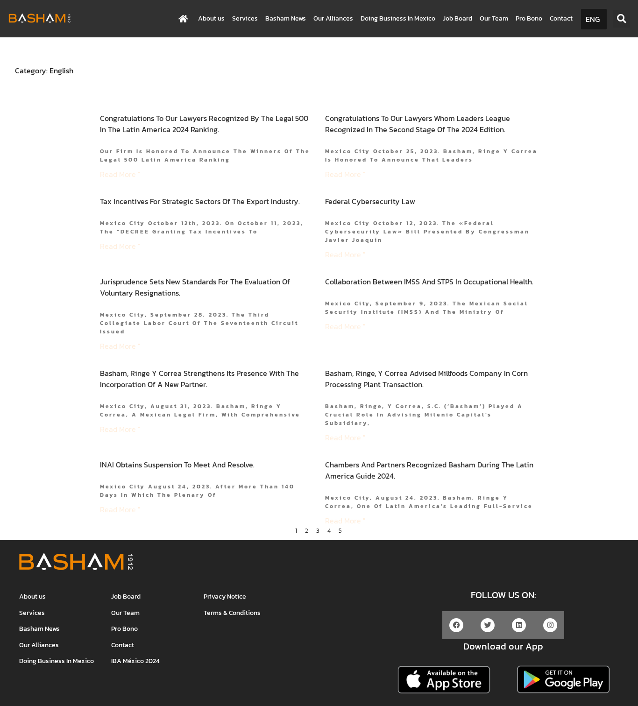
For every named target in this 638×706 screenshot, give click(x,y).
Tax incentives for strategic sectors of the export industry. (200, 201)
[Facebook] (456, 625)
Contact (561, 18)
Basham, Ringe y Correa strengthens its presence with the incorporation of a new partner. (199, 378)
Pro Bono (529, 18)
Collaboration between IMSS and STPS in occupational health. (429, 281)
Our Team (494, 18)
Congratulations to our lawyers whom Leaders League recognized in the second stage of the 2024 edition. (417, 124)
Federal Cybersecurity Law (370, 201)
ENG (593, 19)
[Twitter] (488, 625)
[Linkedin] (519, 625)
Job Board (457, 18)
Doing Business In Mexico (398, 18)
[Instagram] (550, 625)
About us (211, 18)
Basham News (285, 18)
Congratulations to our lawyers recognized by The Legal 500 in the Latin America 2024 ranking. (204, 124)
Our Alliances (333, 18)
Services (245, 18)
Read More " (120, 174)
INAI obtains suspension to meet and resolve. (177, 464)
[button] (621, 19)
